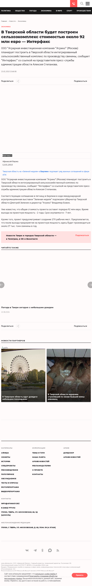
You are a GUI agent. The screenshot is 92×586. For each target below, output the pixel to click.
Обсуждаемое (8, 478)
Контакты (37, 474)
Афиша (5, 453)
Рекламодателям (41, 466)
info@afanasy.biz (10, 503)
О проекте (37, 470)
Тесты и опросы (9, 483)
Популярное (7, 474)
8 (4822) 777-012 (73, 3)
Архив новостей (40, 461)
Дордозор (68, 453)
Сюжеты (5, 457)
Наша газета (39, 457)
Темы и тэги (38, 453)
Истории (5, 461)
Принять (79, 575)
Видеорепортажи (10, 491)
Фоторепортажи (10, 487)
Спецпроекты (8, 466)
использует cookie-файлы (45, 574)
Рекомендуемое (9, 470)
